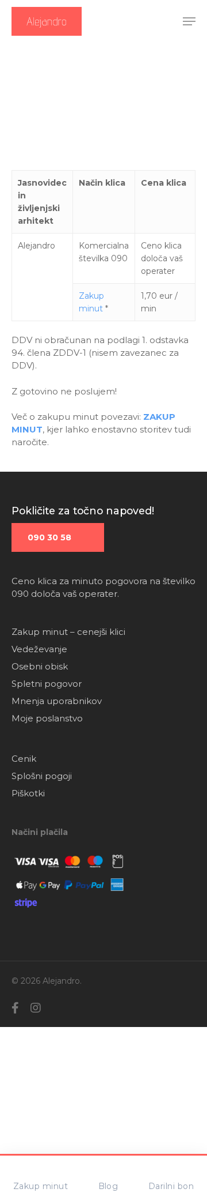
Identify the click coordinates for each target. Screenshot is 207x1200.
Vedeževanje (39, 649)
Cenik (24, 758)
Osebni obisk (40, 666)
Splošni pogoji (42, 775)
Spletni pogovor (47, 683)
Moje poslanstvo (47, 718)
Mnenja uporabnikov (57, 700)
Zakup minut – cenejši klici (68, 631)
